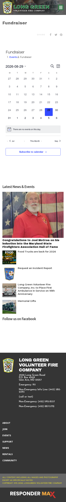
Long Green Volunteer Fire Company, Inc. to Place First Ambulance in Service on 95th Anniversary (36, 289)
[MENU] (61, 7)
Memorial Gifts (27, 300)
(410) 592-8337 (46, 401)
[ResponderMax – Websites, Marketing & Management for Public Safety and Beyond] (33, 495)
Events (13, 57)
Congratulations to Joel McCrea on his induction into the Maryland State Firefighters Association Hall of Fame (30, 243)
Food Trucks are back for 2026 (37, 251)
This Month (35, 141)
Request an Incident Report (35, 268)
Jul (13, 141)
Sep (56, 141)
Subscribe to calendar (31, 151)
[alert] (33, 129)
